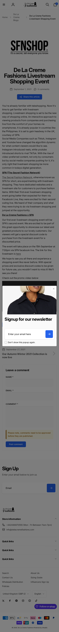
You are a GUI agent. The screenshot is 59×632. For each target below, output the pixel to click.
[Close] (54, 289)
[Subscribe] (49, 334)
